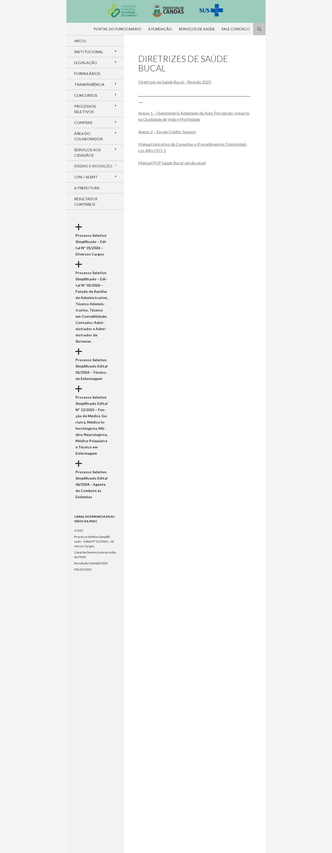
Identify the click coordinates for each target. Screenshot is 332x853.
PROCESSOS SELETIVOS (85, 109)
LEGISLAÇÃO (85, 62)
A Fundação (160, 29)
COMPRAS (83, 122)
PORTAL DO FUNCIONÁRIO (117, 29)
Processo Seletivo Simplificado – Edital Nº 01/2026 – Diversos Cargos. (94, 541)
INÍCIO (80, 41)
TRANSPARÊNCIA (89, 84)
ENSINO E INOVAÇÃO (93, 166)
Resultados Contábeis (86, 201)
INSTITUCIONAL (88, 52)
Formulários (87, 73)
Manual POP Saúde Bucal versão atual (172, 162)
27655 (78, 530)
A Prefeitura (87, 188)
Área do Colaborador (88, 136)
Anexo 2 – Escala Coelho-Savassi (167, 131)
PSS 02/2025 (83, 569)
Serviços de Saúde (197, 29)
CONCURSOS (85, 95)
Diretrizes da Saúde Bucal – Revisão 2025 (174, 81)
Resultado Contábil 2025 (91, 563)
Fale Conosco (236, 29)
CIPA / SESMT (86, 177)
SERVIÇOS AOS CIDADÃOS (87, 152)
